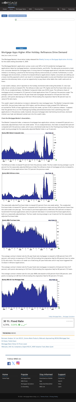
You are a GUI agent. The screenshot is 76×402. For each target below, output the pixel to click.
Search (60, 381)
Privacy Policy (54, 396)
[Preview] (44, 34)
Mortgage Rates (21, 9)
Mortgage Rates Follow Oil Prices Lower (14, 344)
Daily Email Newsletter (45, 384)
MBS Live (42, 387)
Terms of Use (44, 396)
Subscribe (71, 9)
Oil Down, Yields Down (8, 341)
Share (63, 9)
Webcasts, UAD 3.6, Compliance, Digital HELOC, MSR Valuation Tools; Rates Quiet (27, 347)
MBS (30, 9)
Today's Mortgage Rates (55, 316)
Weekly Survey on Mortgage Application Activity (55, 59)
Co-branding (24, 387)
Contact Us (61, 378)
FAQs (59, 384)
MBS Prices (24, 381)
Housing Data (39, 9)
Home (5, 9)
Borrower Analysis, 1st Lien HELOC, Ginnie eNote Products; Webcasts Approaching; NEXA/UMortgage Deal (35, 338)
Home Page (5, 378)
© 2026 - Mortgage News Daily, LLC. (28, 396)
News (11, 9)
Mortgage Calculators (69, 316)
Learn (59, 387)
